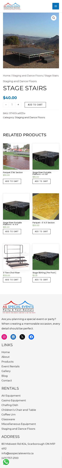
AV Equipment (11, 395)
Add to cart (35, 105)
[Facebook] (31, 337)
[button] (53, 18)
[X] (22, 337)
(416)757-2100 (10, 457)
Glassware (8, 419)
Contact (7, 380)
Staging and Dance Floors (27, 75)
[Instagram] (4, 337)
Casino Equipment (14, 400)
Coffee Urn (9, 414)
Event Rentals (11, 366)
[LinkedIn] (13, 337)
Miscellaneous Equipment (19, 423)
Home (6, 75)
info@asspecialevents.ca (18, 453)
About (6, 356)
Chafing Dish (10, 405)
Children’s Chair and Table (19, 409)
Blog (5, 375)
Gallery (6, 371)
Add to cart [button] (12, 181)
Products (8, 361)
